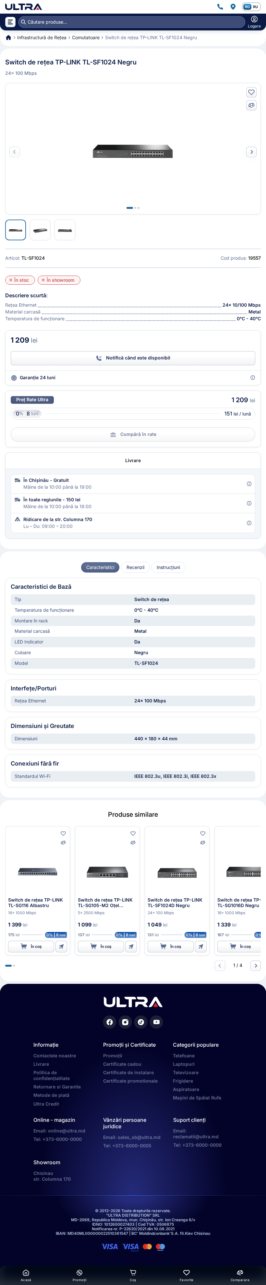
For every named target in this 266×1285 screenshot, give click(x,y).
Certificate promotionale (130, 1081)
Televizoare (186, 1072)
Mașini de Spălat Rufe (197, 1097)
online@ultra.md (66, 1130)
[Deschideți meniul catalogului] (10, 22)
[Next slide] (251, 152)
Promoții (112, 1055)
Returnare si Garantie (57, 1086)
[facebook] (109, 1022)
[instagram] (125, 1022)
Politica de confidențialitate (51, 1075)
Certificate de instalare (128, 1072)
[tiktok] (140, 1022)
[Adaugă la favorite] (251, 92)
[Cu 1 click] (61, 946)
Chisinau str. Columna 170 (52, 1176)
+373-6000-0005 (131, 1145)
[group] (100, 567)
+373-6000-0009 (202, 1145)
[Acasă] (23, 7)
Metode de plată (51, 1095)
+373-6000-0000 (62, 1139)
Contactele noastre (54, 1055)
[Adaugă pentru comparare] (251, 105)
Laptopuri (184, 1064)
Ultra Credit (46, 1104)
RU (255, 7)
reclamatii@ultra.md (196, 1136)
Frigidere (183, 1081)
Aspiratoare (186, 1089)
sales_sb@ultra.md (139, 1137)
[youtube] (156, 1022)
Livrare (41, 1064)
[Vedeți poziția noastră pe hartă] (233, 7)
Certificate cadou (122, 1064)
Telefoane (184, 1055)
